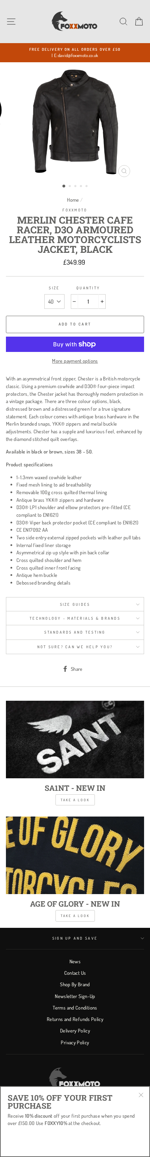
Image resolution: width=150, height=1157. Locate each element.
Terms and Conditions (75, 1007)
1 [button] (64, 186)
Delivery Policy (75, 1030)
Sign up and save (75, 938)
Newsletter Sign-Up (75, 996)
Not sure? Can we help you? (75, 646)
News (75, 961)
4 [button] (81, 186)
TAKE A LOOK (75, 916)
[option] (75, 53)
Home (73, 199)
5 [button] (87, 186)
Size (54, 288)
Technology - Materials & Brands (75, 618)
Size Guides (75, 604)
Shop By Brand (75, 984)
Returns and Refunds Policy (75, 1019)
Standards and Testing (74, 632)
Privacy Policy (75, 1042)
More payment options (75, 360)
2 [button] (70, 186)
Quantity (88, 288)
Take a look (75, 800)
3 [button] (76, 186)
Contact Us (75, 973)
